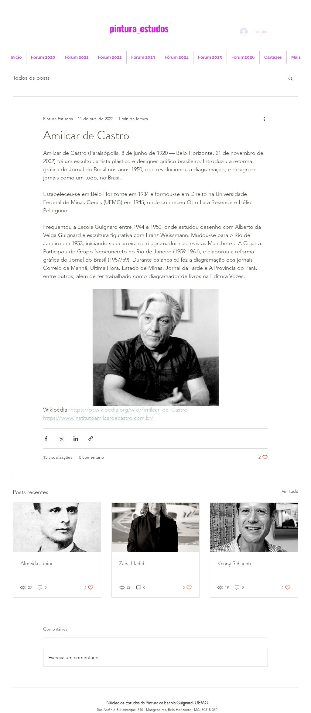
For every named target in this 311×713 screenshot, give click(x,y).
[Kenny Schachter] (254, 527)
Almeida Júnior (36, 563)
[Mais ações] (264, 118)
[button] (290, 78)
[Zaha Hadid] (156, 527)
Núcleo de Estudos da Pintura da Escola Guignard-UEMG (157, 702)
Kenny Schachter (235, 563)
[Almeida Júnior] (57, 527)
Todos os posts (31, 78)
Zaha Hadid (131, 563)
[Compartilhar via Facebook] (46, 438)
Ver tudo (290, 491)
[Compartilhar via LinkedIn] (76, 438)
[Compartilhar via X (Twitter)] (61, 438)
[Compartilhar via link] (91, 438)
